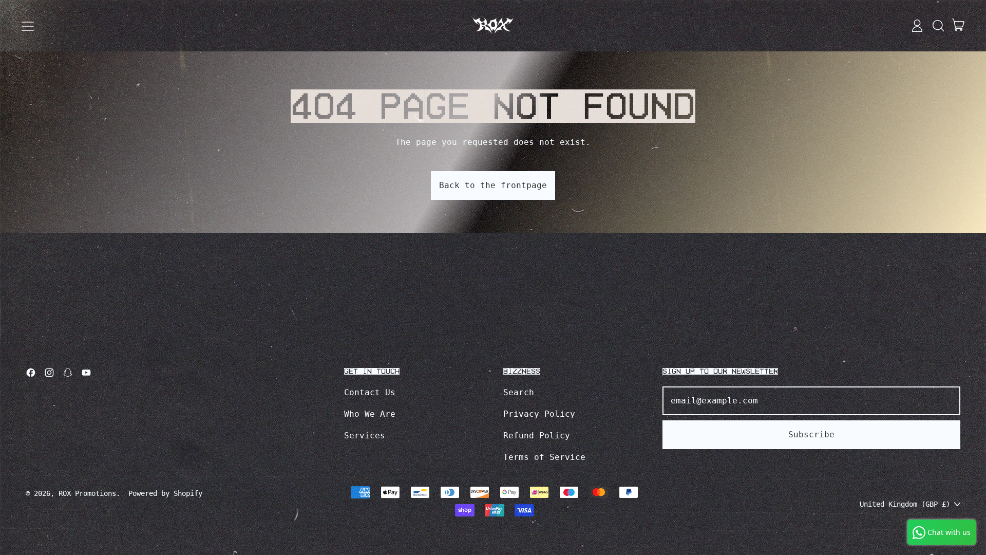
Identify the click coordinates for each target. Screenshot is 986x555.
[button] (938, 25)
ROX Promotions (87, 493)
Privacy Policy (539, 414)
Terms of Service (544, 457)
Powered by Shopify (165, 493)
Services (364, 435)
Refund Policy (536, 435)
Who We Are (369, 414)
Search (518, 392)
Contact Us (369, 392)
